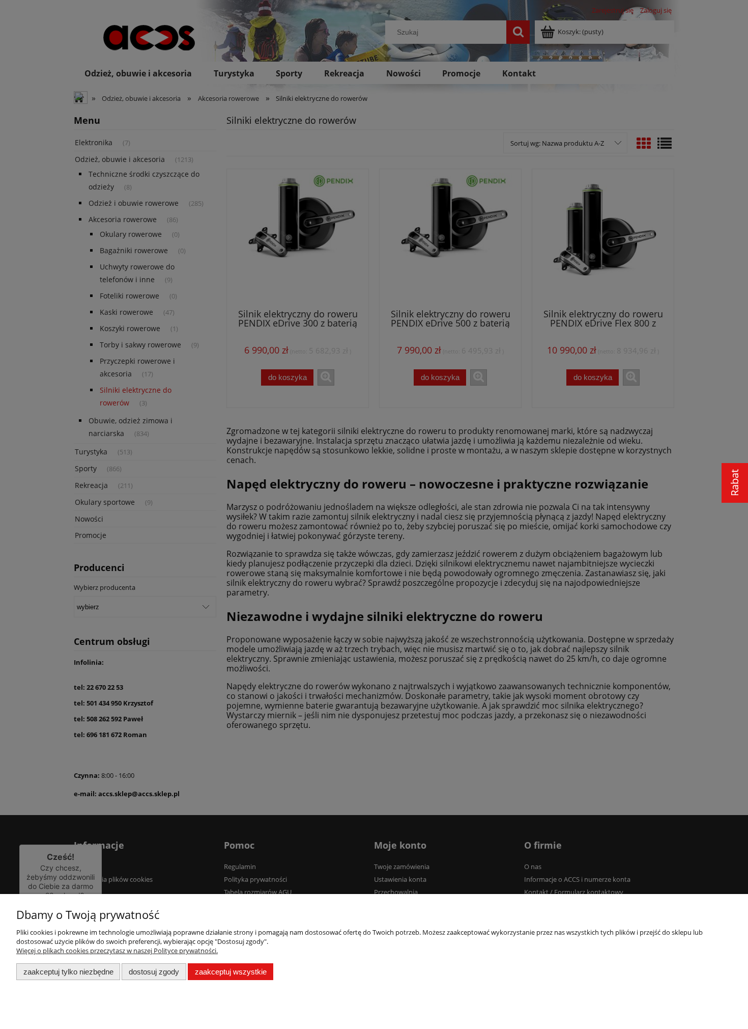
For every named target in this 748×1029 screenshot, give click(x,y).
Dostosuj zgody (154, 971)
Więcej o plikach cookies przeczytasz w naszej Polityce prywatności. (117, 950)
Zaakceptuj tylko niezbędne (68, 971)
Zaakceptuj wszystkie (231, 971)
